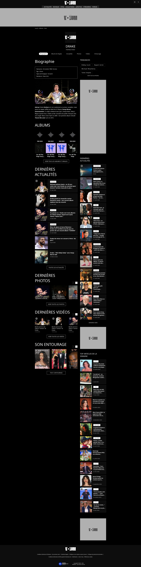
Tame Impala (86, 72)
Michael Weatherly (88, 69)
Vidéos (88, 54)
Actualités (48, 7)
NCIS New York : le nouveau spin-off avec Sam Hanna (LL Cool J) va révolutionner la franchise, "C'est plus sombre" (99, 212)
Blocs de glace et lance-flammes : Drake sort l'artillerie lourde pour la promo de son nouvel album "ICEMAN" (62, 228)
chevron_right (76, 283)
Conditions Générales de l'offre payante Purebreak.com (60, 556)
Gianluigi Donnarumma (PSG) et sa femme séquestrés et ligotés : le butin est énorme (99, 454)
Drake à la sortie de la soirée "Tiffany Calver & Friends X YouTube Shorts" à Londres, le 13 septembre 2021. (59, 297)
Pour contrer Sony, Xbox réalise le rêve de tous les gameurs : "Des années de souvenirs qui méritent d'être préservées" (99, 317)
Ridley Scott (86, 65)
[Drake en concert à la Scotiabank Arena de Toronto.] (42, 292)
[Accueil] (70, 3)
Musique (56, 7)
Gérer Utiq (81, 556)
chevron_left (73, 283)
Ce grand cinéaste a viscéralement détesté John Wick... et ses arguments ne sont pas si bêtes (99, 431)
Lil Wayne (59, 109)
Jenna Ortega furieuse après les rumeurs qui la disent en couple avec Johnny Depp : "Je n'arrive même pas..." (98, 481)
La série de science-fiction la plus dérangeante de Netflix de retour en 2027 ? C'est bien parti (99, 172)
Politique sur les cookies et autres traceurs (78, 554)
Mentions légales (64, 554)
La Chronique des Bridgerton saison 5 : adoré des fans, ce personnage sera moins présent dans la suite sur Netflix (99, 251)
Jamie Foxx (43, 113)
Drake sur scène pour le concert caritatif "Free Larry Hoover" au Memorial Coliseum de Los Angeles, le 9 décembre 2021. (75, 297)
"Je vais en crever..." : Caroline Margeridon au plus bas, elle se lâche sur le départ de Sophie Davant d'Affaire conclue (99, 509)
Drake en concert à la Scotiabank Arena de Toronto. (41, 297)
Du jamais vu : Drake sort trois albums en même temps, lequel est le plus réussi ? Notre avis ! (62, 214)
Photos (79, 54)
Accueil (36, 28)
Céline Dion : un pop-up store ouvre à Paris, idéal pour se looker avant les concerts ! (98, 224)
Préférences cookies (88, 556)
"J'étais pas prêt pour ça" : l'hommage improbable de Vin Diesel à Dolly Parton (98, 290)
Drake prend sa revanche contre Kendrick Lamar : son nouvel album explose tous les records (61, 200)
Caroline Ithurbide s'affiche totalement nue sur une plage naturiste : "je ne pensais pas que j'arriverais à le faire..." (99, 368)
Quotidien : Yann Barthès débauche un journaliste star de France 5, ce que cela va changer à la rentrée (99, 470)
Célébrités (41, 28)
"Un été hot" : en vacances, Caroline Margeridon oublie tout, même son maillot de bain (98, 377)
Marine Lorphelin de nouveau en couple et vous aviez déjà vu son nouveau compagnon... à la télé (99, 404)
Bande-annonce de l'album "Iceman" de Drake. (40, 328)
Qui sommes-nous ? (56, 554)
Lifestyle (79, 7)
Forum (94, 7)
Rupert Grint (99, 65)
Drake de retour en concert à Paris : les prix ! (63, 239)
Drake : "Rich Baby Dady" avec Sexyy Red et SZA (62, 253)
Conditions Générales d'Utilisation (44, 554)
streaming (87, 7)
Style (62, 7)
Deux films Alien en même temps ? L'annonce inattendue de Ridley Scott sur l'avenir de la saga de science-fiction (99, 304)
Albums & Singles (56, 54)
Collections (70, 7)
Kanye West (66, 111)
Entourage (98, 54)
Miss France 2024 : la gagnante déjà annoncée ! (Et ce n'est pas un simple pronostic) (99, 416)
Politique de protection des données (95, 554)
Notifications (74, 556)
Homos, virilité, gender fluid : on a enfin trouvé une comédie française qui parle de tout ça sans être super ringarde (99, 445)
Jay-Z (60, 111)
